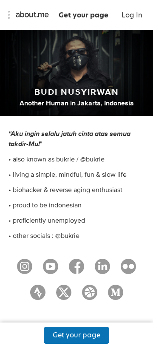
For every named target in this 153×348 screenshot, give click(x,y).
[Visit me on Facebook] (76, 270)
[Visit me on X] (63, 296)
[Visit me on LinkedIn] (102, 270)
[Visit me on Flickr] (128, 270)
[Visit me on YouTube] (50, 270)
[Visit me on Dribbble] (89, 296)
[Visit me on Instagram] (24, 270)
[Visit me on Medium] (115, 296)
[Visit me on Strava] (37, 296)
